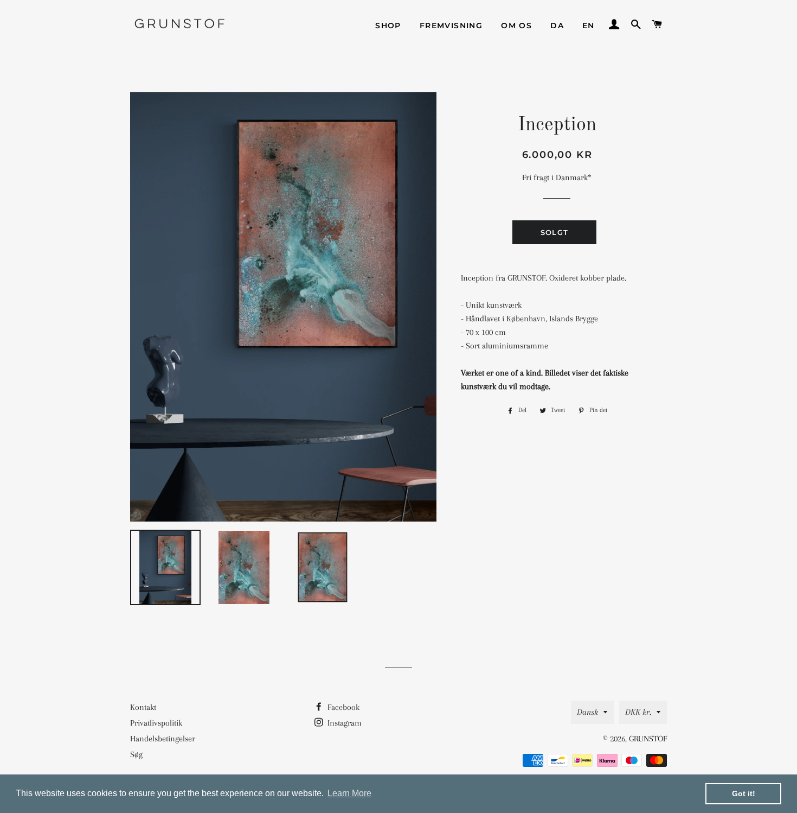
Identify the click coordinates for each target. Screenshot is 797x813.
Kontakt (143, 707)
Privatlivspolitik (156, 723)
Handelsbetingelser (162, 739)
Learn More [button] (349, 793)
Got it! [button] (743, 793)
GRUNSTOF (648, 739)
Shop (388, 25)
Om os (516, 25)
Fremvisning (451, 25)
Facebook (342, 707)
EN (588, 25)
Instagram (343, 723)
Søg (136, 754)
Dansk (587, 712)
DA (557, 25)
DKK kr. (638, 712)
